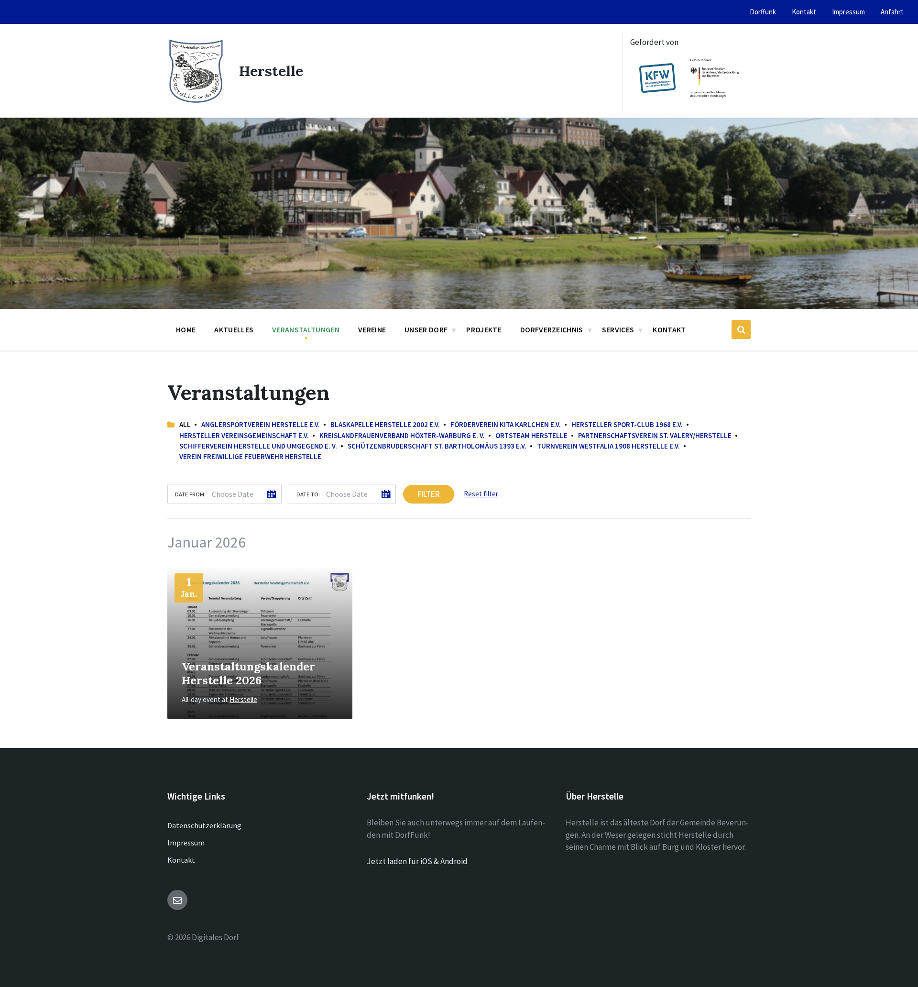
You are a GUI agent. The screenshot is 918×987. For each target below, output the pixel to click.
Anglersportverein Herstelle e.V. (260, 424)
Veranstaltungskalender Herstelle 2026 (248, 673)
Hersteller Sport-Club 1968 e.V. (627, 424)
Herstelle (271, 71)
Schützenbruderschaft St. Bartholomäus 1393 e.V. (437, 445)
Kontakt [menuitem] (804, 11)
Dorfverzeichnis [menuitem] (551, 329)
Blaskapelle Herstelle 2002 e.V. (385, 424)
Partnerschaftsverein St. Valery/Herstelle (655, 435)
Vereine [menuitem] (372, 329)
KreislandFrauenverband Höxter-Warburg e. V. (402, 435)
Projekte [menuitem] (484, 329)
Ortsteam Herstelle (531, 435)
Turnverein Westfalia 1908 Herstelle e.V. (608, 445)
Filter (428, 494)
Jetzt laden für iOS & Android (417, 861)
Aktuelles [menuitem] (233, 329)
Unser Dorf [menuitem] (426, 329)
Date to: (308, 494)
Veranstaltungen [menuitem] (305, 329)
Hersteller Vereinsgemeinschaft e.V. (244, 435)
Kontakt (181, 860)
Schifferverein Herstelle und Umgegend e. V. (258, 445)
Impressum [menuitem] (848, 11)
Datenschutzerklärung (204, 825)
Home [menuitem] (186, 329)
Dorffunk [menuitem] (763, 11)
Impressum (186, 842)
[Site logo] (196, 101)
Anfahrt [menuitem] (892, 11)
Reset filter (481, 493)
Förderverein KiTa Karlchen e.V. (505, 424)
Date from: (190, 494)
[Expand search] (741, 329)
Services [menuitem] (618, 329)
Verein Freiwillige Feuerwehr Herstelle (250, 456)
